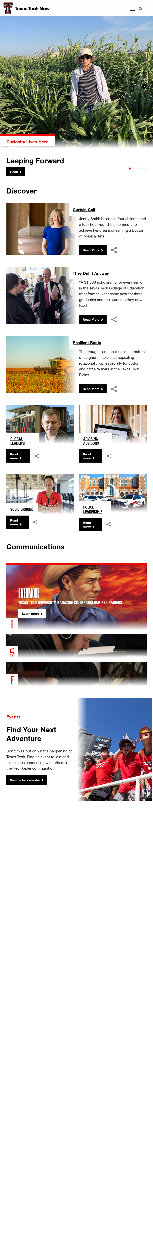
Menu (132, 6)
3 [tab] (138, 169)
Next (144, 86)
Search (141, 6)
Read (14, 172)
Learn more (30, 613)
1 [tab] (130, 169)
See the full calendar (25, 780)
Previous (8, 86)
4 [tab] (142, 169)
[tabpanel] (76, 96)
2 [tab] (134, 169)
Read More (91, 250)
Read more (14, 456)
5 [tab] (146, 169)
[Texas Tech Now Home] (6, 8)
